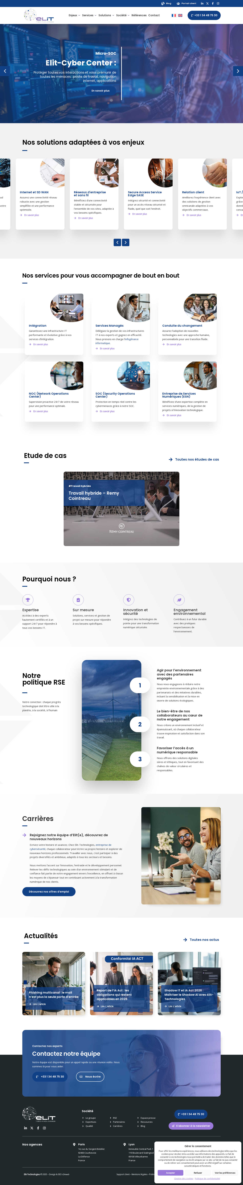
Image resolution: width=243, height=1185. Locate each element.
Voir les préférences (225, 1172)
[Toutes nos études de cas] (171, 459)
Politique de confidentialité (207, 1178)
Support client (123, 1174)
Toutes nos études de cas (197, 459)
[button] (5, 71)
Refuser (198, 1172)
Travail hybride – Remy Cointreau (94, 495)
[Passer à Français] (174, 15)
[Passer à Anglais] (180, 15)
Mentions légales (139, 1174)
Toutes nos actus (204, 939)
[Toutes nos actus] (185, 940)
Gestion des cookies (183, 1178)
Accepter (170, 1172)
